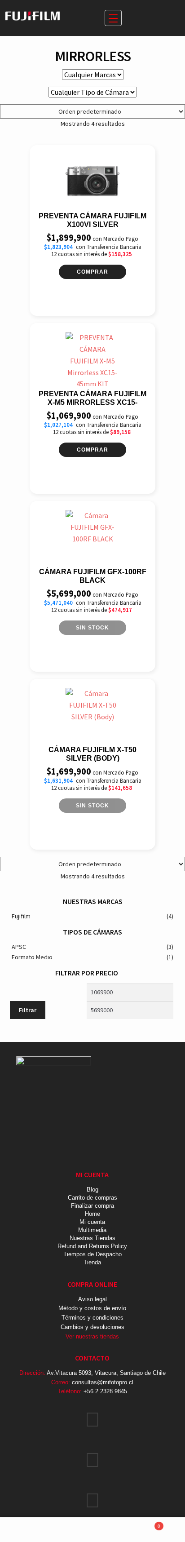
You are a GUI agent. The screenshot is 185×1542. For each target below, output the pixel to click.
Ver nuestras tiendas (92, 1336)
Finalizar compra (92, 1205)
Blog (92, 1189)
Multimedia (92, 1230)
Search (92, 1530)
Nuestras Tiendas (92, 1238)
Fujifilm (21, 916)
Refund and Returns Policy (92, 1246)
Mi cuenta (92, 1222)
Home (92, 1213)
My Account (31, 1530)
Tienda (92, 1262)
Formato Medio (32, 957)
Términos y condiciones (92, 1317)
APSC (19, 947)
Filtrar (27, 1010)
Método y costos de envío (92, 1308)
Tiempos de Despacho (92, 1254)
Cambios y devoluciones (92, 1327)
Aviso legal (92, 1299)
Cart (141, 1524)
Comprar (92, 272)
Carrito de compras (92, 1197)
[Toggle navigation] (113, 18)
